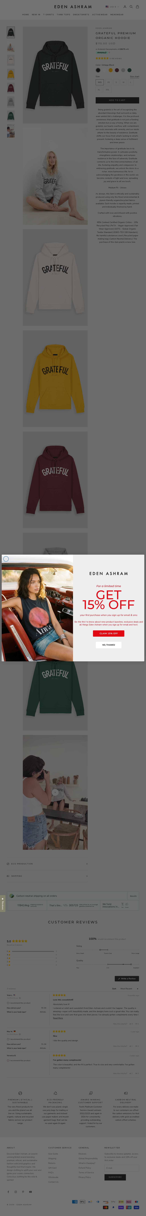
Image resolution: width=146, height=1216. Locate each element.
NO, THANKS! (108, 645)
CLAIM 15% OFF (109, 633)
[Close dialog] (6, 558)
